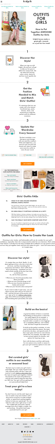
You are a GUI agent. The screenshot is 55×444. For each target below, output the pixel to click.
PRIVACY (29, 439)
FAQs (32, 424)
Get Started (27, 164)
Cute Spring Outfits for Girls (7, 7)
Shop (3, 424)
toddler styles (33, 418)
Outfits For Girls (7, 4)
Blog (18, 424)
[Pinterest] (30, 432)
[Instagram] (27, 432)
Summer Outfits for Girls (37, 7)
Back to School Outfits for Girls (22, 7)
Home (2, 4)
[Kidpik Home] (27, 1)
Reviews (25, 424)
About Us (10, 424)
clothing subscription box (24, 373)
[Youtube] (33, 432)
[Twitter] (24, 432)
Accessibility (50, 424)
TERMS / (25, 439)
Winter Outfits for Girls (49, 7)
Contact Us (40, 424)
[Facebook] (22, 432)
